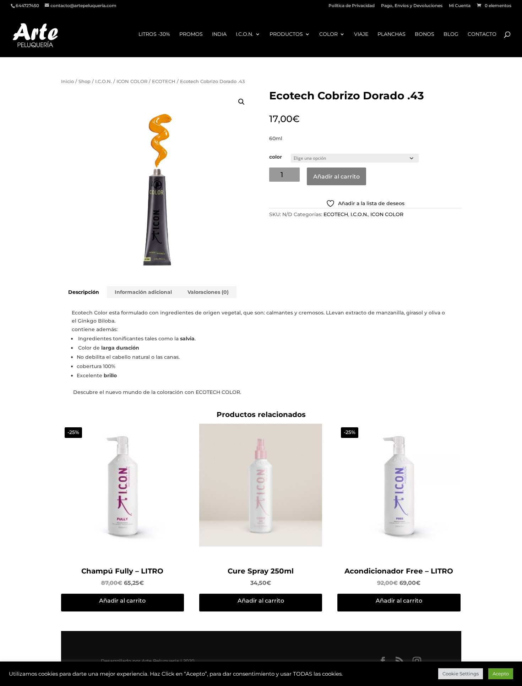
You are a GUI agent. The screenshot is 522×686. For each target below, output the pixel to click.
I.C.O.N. (244, 34)
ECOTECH (163, 81)
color (275, 157)
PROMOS (191, 34)
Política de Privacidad (351, 6)
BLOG (451, 34)
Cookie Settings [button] (460, 673)
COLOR (328, 34)
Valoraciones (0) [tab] (208, 292)
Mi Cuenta (460, 6)
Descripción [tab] (83, 292)
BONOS (424, 34)
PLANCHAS (391, 34)
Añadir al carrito (336, 176)
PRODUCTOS (286, 34)
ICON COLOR (131, 81)
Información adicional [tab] (143, 292)
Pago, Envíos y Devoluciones (411, 6)
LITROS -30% (154, 34)
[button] (241, 101)
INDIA (219, 34)
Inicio (67, 81)
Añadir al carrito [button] (122, 600)
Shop (84, 81)
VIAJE (361, 34)
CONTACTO (482, 34)
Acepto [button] (501, 673)
